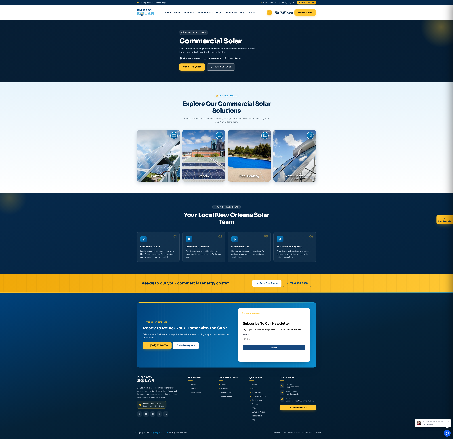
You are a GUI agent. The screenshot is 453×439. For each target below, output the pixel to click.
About (177, 12)
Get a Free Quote (192, 67)
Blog (242, 12)
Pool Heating (226, 392)
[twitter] (290, 3)
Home (168, 12)
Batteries (194, 388)
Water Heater (196, 392)
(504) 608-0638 (222, 67)
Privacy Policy (307, 432)
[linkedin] (293, 3)
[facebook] (279, 3)
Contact (252, 12)
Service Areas (204, 12)
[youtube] (283, 3)
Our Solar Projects (259, 412)
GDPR (318, 432)
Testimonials (230, 12)
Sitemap (276, 432)
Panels (193, 385)
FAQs (218, 12)
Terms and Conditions (291, 432)
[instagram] (286, 3)
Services (187, 12)
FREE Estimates (307, 3)
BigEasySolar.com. (159, 432)
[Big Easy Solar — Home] (145, 12)
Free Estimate (305, 12)
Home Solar (256, 392)
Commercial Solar (259, 396)
